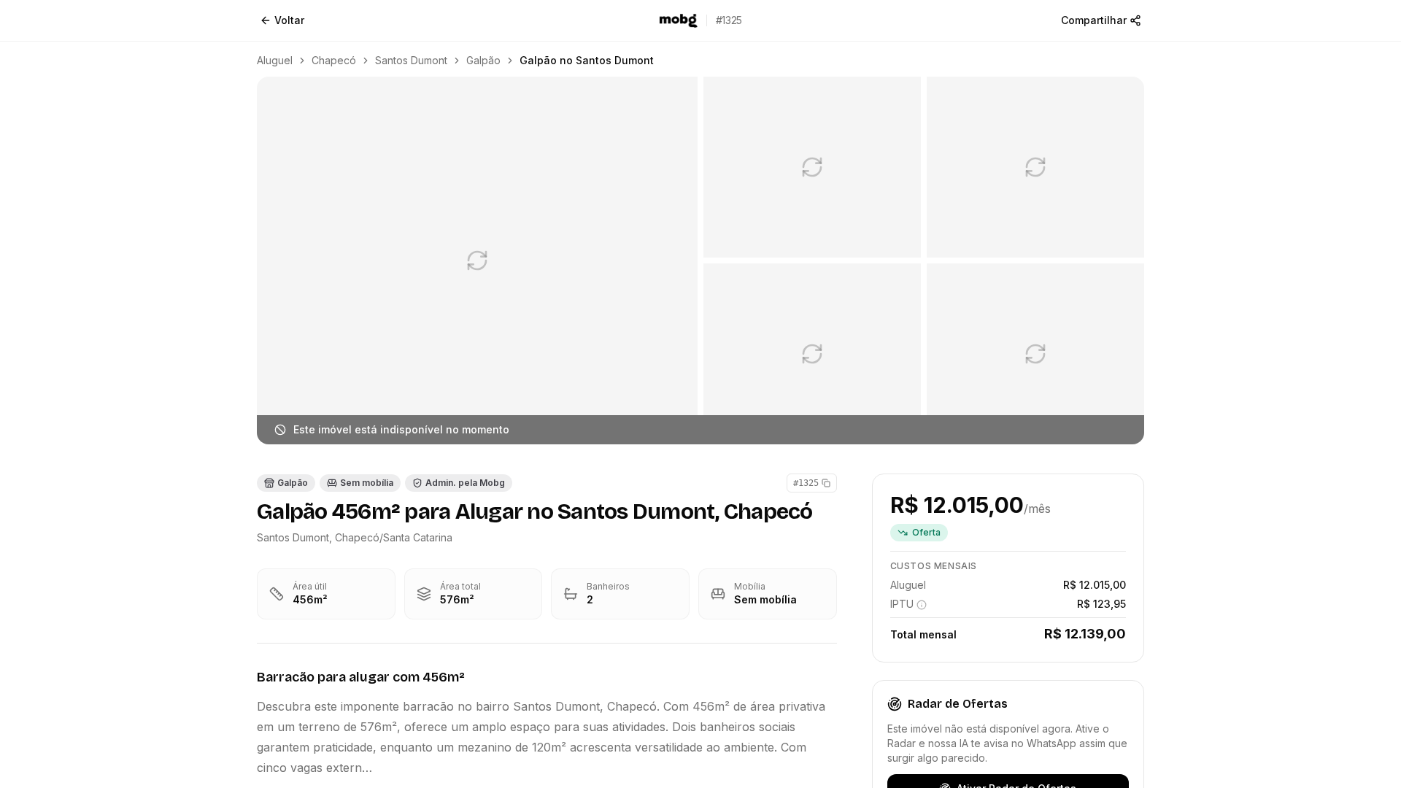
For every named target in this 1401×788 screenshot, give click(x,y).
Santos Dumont (411, 60)
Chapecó (334, 60)
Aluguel (275, 60)
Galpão (483, 60)
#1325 (806, 483)
